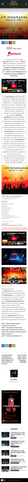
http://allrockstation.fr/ (14, 381)
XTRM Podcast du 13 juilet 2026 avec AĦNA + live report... (18, 443)
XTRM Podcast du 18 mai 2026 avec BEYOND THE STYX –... (18, 468)
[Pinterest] (10, 42)
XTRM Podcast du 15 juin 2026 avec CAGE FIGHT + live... (18, 460)
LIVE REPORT (13, 437)
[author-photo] (14, 377)
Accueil (2, 9)
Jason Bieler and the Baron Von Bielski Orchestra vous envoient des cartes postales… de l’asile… (7, 359)
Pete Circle (14, 379)
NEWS (6, 9)
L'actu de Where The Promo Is (15, 9)
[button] (3, 480)
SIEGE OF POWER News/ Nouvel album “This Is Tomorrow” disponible (21, 358)
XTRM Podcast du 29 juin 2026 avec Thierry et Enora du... (18, 452)
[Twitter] (6, 42)
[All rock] (14, 4)
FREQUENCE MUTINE (15, 446)
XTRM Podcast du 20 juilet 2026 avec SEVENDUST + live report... (18, 434)
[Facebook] (3, 42)
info (15, 325)
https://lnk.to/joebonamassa (7, 221)
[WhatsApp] (13, 42)
